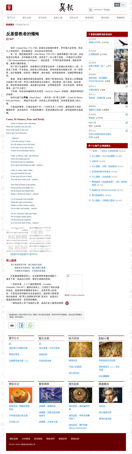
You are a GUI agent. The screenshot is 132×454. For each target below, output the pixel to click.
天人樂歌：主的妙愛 (101, 176)
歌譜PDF (15, 254)
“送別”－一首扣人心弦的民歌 (105, 151)
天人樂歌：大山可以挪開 (103, 156)
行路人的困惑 (75, 366)
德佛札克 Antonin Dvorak (104, 190)
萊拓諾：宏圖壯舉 (97, 98)
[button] (12, 325)
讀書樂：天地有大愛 (48, 421)
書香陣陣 (89, 17)
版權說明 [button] (63, 438)
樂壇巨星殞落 (105, 418)
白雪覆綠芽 (94, 54)
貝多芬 (95, 161)
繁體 (117, 5)
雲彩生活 (74, 17)
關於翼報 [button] (14, 438)
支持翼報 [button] (26, 438)
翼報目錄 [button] (75, 438)
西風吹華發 (14, 354)
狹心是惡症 (74, 373)
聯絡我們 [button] (50, 438)
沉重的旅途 (94, 89)
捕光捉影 (105, 17)
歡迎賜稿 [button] (38, 438)
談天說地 (42, 17)
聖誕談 (92, 117)
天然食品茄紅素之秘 (18, 415)
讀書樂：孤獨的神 (47, 406)
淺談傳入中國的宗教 (18, 348)
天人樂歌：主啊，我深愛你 (104, 166)
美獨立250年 (95, 42)
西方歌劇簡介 (98, 195)
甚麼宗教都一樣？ (97, 66)
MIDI (33, 254)
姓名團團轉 (104, 376)
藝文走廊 (27, 17)
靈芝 (91, 126)
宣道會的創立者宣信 (101, 171)
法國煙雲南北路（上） (19, 360)
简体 (123, 5)
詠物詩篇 (43, 354)
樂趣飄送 (121, 17)
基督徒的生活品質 (107, 360)
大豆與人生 (14, 421)
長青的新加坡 (45, 360)
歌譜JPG (26, 254)
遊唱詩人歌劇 (95, 109)
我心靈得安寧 (105, 412)
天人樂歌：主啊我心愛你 (103, 200)
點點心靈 (58, 17)
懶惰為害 (73, 360)
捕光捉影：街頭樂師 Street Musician (98, 79)
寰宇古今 (11, 17)
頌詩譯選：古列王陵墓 (49, 348)
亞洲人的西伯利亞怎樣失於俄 (100, 135)
